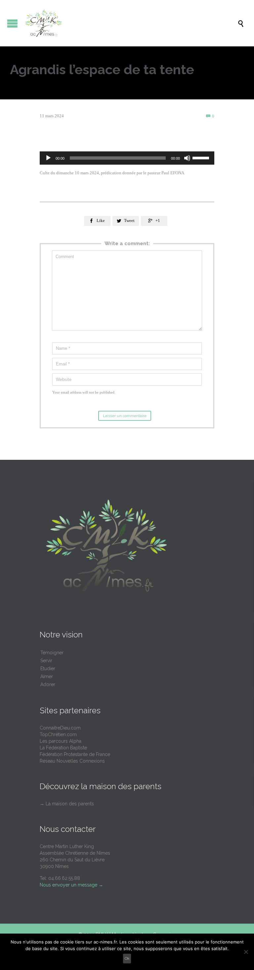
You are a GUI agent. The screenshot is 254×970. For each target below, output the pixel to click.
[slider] (201, 157)
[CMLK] (130, 23)
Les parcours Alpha (60, 741)
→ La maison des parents (67, 803)
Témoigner (52, 652)
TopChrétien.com (58, 734)
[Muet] (187, 158)
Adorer (47, 684)
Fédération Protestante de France (75, 754)
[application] (127, 158)
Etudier (47, 668)
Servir (46, 660)
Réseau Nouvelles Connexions (72, 761)
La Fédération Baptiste (63, 747)
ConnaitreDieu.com (60, 727)
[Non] (245, 951)
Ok (127, 958)
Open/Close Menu (12, 23)
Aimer (46, 676)
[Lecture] (48, 158)
